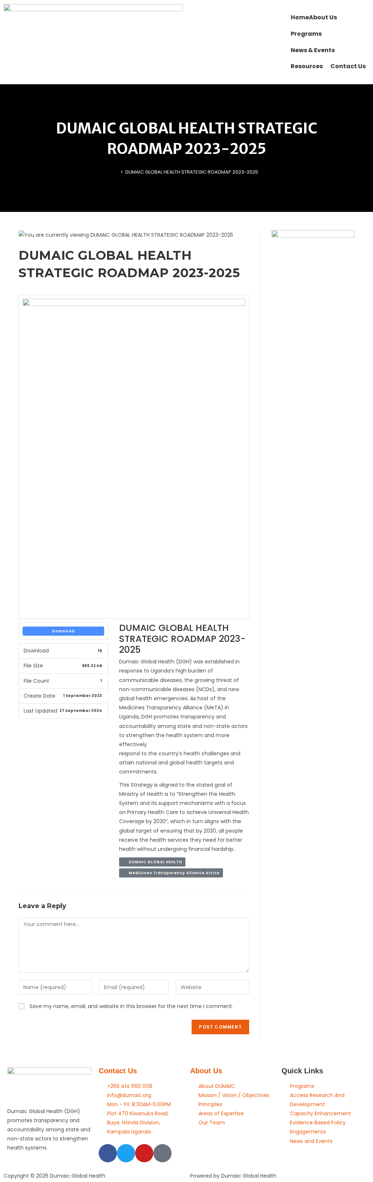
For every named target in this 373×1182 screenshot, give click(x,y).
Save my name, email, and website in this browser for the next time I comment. (131, 1006)
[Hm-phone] (162, 1153)
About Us (206, 1071)
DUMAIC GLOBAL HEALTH (154, 862)
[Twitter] (126, 1153)
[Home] (116, 171)
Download (63, 631)
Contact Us (118, 1071)
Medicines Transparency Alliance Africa (173, 873)
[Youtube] (144, 1153)
